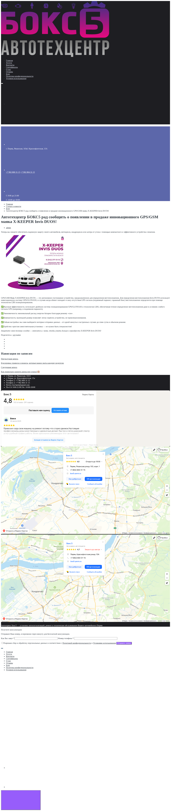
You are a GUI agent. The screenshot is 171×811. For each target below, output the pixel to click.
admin (8, 228)
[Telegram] (25, 123)
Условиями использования (104, 643)
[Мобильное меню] (2, 83)
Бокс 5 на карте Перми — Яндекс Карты (85, 445)
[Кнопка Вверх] (21, 800)
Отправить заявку (124, 643)
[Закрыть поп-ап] (2, 648)
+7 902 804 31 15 (28, 172)
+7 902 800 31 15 (13, 172)
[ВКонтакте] (25, 104)
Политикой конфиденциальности (76, 643)
